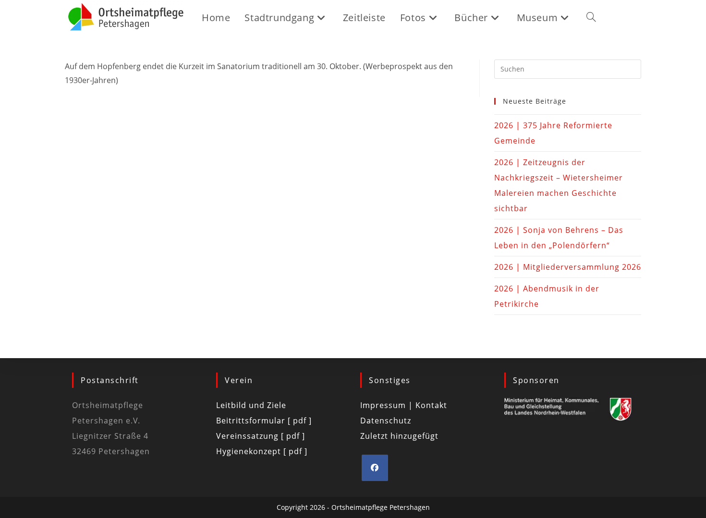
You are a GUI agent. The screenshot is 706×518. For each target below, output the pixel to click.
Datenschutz (385, 420)
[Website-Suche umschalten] (591, 18)
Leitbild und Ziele (251, 405)
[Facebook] (375, 468)
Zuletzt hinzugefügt (399, 436)
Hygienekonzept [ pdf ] (261, 451)
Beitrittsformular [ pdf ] (264, 420)
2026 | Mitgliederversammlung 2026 (567, 267)
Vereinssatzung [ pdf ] (260, 436)
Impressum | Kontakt (403, 405)
